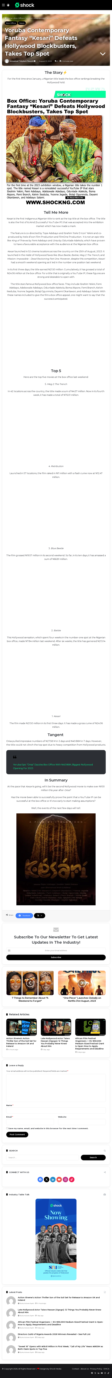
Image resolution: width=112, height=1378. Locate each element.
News (21, 23)
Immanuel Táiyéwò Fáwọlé (21, 61)
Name (9, 1218)
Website (62, 1229)
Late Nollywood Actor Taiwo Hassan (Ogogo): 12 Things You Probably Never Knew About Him (55, 1155)
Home (9, 18)
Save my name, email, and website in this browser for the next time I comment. (48, 1241)
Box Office (19, 18)
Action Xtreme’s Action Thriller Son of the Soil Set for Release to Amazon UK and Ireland (21, 1155)
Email (9, 1229)
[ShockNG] (25, 5)
